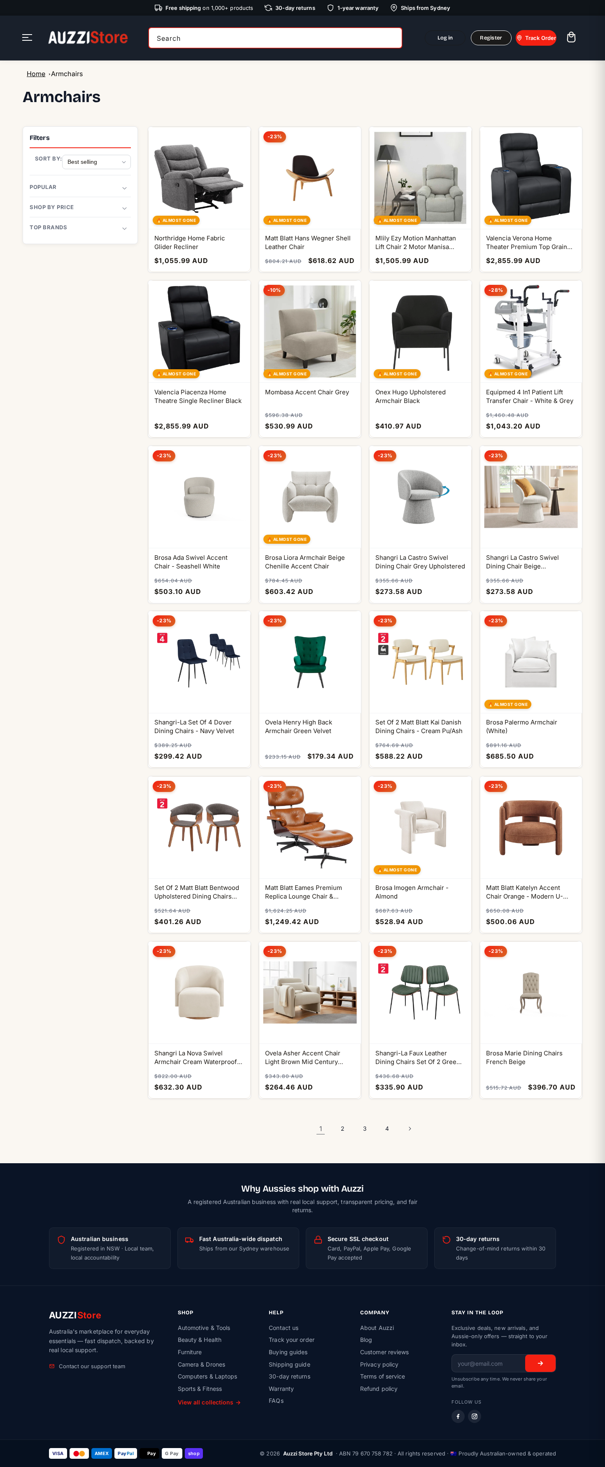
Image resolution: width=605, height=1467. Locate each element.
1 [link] (320, 1129)
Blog (366, 1339)
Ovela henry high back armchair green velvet (298, 727)
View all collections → (209, 1402)
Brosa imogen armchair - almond (412, 892)
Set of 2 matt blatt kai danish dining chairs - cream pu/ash (419, 727)
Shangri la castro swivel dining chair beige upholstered (522, 561)
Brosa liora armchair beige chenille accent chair (305, 561)
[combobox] (275, 38)
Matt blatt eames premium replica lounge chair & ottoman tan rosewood (303, 892)
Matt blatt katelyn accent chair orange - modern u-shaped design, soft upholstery (524, 892)
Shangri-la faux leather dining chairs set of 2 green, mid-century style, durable (418, 1057)
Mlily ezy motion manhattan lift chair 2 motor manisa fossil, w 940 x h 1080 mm (415, 242)
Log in (445, 38)
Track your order (291, 1339)
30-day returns (289, 1376)
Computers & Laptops (207, 1376)
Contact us (283, 1327)
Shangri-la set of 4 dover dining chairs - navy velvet (194, 727)
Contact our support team (92, 1366)
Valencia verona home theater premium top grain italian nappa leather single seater (527, 242)
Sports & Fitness (200, 1388)
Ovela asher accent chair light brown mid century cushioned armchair (302, 1057)
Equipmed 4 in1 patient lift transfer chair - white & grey (529, 396)
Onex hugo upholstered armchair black (410, 396)
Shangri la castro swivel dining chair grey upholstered (420, 561)
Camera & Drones (202, 1364)
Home (36, 74)
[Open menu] (27, 38)
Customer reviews (384, 1351)
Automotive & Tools (204, 1327)
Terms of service (382, 1376)
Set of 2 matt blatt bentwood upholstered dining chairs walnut (196, 892)
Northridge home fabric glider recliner (189, 242)
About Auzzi (377, 1327)
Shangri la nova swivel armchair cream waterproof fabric (195, 1057)
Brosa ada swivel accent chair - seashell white (191, 561)
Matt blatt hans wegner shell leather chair (308, 242)
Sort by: (48, 158)
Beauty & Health (200, 1339)
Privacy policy (379, 1364)
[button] (571, 38)
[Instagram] (474, 1416)
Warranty (281, 1388)
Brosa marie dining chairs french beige (524, 1057)
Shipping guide (289, 1364)
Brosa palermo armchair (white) (521, 727)
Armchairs (67, 74)
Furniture (190, 1351)
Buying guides (288, 1351)
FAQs (276, 1400)
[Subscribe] (540, 1363)
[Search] (393, 38)
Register (491, 38)
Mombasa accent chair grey (307, 392)
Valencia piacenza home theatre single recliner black (198, 396)
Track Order (540, 38)
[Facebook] (458, 1416)
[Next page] (409, 1129)
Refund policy (379, 1388)
